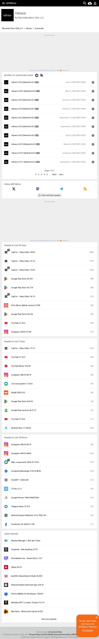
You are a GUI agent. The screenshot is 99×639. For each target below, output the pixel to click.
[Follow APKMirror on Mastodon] (37, 190)
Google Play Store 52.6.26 (22, 314)
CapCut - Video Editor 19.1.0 (23, 261)
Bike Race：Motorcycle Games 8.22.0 (27, 611)
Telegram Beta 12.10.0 (20, 506)
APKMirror (11, 3)
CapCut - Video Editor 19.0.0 (23, 270)
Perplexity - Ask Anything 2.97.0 (24, 549)
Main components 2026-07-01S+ (25, 462)
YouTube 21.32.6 (18, 419)
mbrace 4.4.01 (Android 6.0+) (23, 91)
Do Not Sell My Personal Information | (56, 634)
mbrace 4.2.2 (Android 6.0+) (23, 126)
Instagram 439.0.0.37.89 (21, 332)
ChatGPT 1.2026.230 (19, 480)
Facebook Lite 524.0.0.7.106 (23, 524)
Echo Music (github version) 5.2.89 (25, 305)
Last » (61, 174)
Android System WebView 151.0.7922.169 (28, 515)
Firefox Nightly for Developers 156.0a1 (27, 594)
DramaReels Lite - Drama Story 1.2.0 (26, 558)
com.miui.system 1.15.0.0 (21, 384)
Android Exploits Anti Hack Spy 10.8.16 (27, 585)
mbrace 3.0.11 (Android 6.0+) (23, 162)
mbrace (29, 28)
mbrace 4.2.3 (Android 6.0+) (23, 117)
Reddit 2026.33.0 (18, 392)
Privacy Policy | (35, 634)
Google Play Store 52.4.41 (22, 279)
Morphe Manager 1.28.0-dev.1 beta (25, 540)
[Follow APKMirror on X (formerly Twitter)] (13, 190)
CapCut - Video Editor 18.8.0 (23, 252)
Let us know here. (55, 632)
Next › (54, 174)
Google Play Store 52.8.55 (22, 401)
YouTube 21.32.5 (18, 323)
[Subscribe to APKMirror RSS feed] (85, 190)
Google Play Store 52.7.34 (22, 287)
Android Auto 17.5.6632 (21, 428)
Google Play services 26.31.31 (23, 410)
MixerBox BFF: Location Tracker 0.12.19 (27, 602)
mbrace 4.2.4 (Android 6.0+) (23, 109)
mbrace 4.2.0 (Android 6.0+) (23, 135)
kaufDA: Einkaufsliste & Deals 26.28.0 (26, 576)
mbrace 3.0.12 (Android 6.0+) (23, 153)
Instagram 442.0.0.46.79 (21, 375)
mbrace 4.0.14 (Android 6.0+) (23, 144)
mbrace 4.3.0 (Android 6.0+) (23, 100)
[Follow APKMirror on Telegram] (61, 190)
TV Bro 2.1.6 (16, 489)
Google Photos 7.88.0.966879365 (25, 497)
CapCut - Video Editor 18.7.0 (23, 296)
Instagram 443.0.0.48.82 (21, 453)
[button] (36, 76)
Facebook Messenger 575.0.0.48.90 (26, 471)
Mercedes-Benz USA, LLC (31, 17)
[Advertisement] (49, 53)
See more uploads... (49, 619)
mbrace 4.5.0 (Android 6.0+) (23, 82)
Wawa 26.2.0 (16, 567)
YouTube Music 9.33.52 (21, 366)
